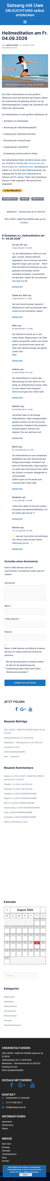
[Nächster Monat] (43, 909)
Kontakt (5, 1161)
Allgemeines (9, 997)
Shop (4, 1157)
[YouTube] (30, 710)
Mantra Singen (10, 1016)
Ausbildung (9, 1001)
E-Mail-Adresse (12, 619)
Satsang (7, 1020)
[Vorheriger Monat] (7, 909)
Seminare (6, 1151)
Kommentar (9, 583)
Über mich (6, 1144)
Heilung (24, 199)
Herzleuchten (10, 1011)
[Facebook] (16, 710)
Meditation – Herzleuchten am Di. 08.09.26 (26, 212)
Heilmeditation (9, 48)
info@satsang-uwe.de (16, 1107)
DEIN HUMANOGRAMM (14, 752)
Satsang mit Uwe (25, 5)
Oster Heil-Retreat (24, 784)
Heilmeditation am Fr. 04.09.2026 (18, 738)
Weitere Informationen (31, 1172)
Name (7, 606)
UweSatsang (12, 45)
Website (8, 632)
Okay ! (25, 1174)
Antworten (17, 287)
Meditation (37, 199)
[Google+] (23, 710)
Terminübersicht (9, 1154)
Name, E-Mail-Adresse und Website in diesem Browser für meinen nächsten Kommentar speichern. (24, 651)
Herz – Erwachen (11, 756)
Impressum (7, 1121)
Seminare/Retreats (12, 1025)
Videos (5, 1128)
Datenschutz (8, 1125)
